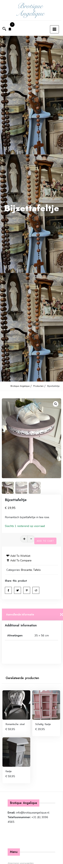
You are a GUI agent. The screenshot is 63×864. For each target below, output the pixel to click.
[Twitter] (17, 590)
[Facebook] (8, 590)
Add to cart (45, 540)
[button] (55, 404)
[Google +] (35, 590)
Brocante (26, 570)
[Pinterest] (26, 590)
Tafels (37, 570)
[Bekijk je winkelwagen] (10, 29)
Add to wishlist (20, 556)
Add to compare (20, 560)
